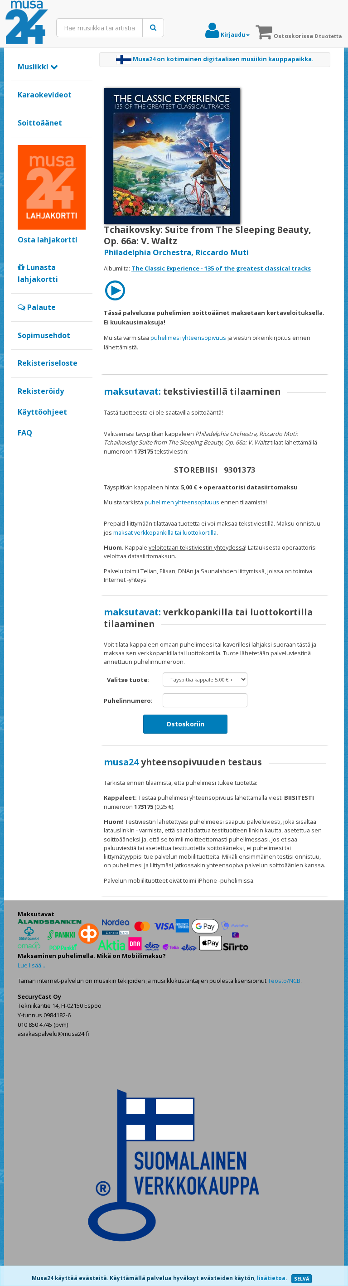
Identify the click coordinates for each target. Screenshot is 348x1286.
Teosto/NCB (284, 981)
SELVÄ (301, 1279)
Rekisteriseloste (47, 363)
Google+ (22, 448)
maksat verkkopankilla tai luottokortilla (165, 532)
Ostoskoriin (185, 724)
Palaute (40, 307)
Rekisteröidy (41, 391)
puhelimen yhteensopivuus (182, 502)
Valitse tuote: (128, 680)
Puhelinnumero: (128, 700)
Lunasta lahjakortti (38, 273)
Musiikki (34, 67)
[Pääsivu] (26, 22)
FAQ (25, 433)
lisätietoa (271, 1278)
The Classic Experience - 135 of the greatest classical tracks (221, 268)
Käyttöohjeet (42, 412)
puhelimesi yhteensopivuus (188, 338)
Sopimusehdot (44, 335)
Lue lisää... (31, 965)
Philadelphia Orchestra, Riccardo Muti (176, 252)
